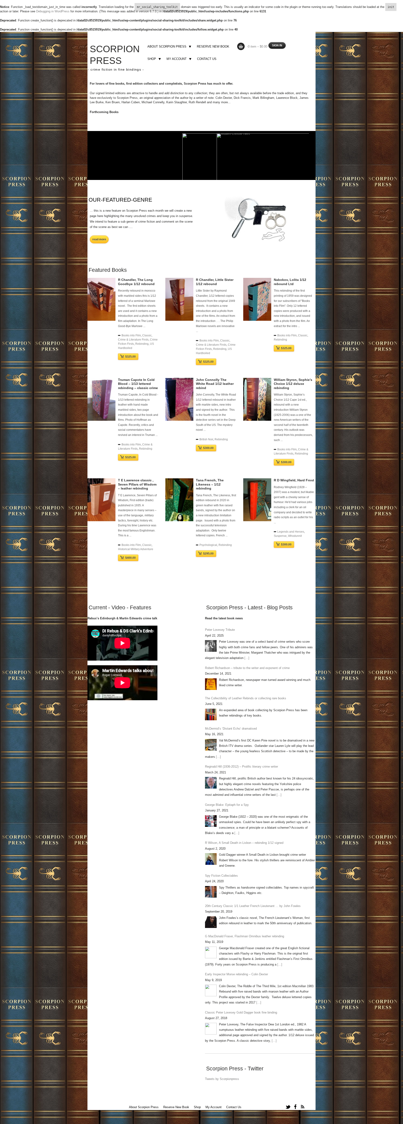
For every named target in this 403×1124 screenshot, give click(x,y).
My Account (176, 59)
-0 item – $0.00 (257, 46)
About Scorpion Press (166, 47)
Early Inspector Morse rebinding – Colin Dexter (236, 974)
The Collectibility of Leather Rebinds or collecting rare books (245, 698)
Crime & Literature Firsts (133, 339)
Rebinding (142, 343)
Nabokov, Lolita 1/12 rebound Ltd (290, 282)
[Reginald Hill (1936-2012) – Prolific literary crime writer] (211, 783)
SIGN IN (277, 45)
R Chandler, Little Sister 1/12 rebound (214, 282)
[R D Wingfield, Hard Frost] (257, 520)
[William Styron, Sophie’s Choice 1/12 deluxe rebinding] (257, 419)
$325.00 (130, 356)
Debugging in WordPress (52, 11)
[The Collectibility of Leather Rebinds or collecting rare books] (211, 714)
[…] (246, 658)
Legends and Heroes (290, 531)
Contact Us (206, 59)
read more (99, 239)
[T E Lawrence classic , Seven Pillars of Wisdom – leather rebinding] (101, 520)
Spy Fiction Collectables (221, 875)
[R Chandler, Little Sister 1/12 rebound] (179, 319)
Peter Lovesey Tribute (220, 629)
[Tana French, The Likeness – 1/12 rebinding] (179, 520)
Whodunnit (295, 536)
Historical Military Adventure (135, 549)
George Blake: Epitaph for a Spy (227, 805)
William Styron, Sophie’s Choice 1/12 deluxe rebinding (293, 384)
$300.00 (208, 448)
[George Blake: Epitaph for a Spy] (211, 821)
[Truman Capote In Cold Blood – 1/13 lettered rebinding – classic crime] (101, 419)
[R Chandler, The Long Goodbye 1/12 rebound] (101, 319)
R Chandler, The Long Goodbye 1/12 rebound (136, 282)
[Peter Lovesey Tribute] (211, 646)
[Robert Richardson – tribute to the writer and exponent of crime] (211, 684)
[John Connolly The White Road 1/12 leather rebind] (179, 419)
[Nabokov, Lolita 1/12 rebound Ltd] (257, 319)
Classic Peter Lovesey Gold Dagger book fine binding (241, 1012)
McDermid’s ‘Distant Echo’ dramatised (231, 728)
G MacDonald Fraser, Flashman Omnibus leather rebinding (244, 936)
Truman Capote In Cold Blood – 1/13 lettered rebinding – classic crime (138, 384)
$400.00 (130, 557)
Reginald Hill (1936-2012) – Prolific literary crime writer (241, 766)
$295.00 (208, 553)
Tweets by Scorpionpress (222, 1079)
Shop (151, 59)
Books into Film (131, 335)
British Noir (206, 439)
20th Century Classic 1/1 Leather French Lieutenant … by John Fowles (253, 906)
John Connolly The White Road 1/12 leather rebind (215, 384)
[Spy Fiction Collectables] (211, 892)
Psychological (208, 545)
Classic (147, 335)
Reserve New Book (213, 46)
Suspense (280, 536)
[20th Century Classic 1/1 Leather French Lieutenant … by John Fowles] (211, 922)
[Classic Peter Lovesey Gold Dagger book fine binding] (211, 1028)
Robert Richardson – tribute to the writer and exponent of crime (247, 668)
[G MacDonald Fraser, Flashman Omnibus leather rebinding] (211, 952)
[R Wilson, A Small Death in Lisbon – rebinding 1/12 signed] (211, 859)
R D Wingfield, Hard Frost (294, 480)
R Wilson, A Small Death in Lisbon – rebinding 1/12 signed (244, 843)
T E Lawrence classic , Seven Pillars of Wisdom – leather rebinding (137, 484)
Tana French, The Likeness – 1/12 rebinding (210, 484)
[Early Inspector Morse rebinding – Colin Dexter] (211, 990)
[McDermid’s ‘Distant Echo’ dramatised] (211, 745)
